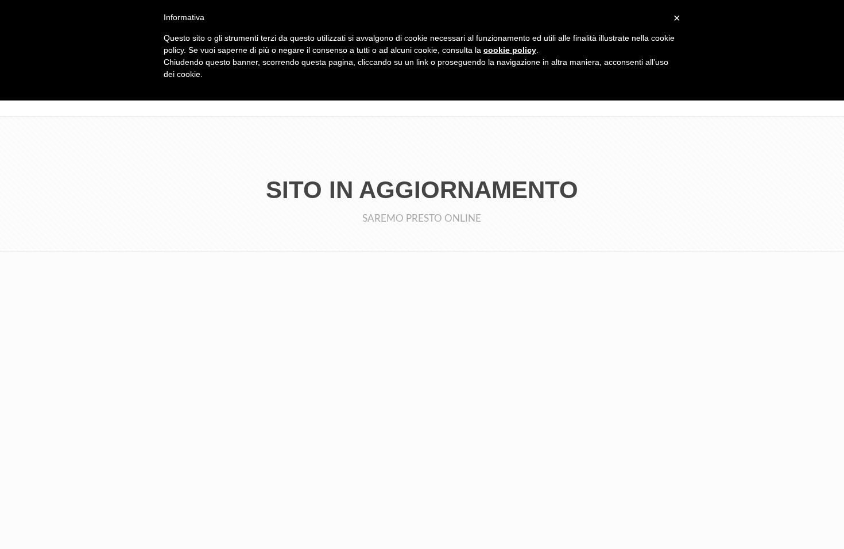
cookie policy (509, 50)
